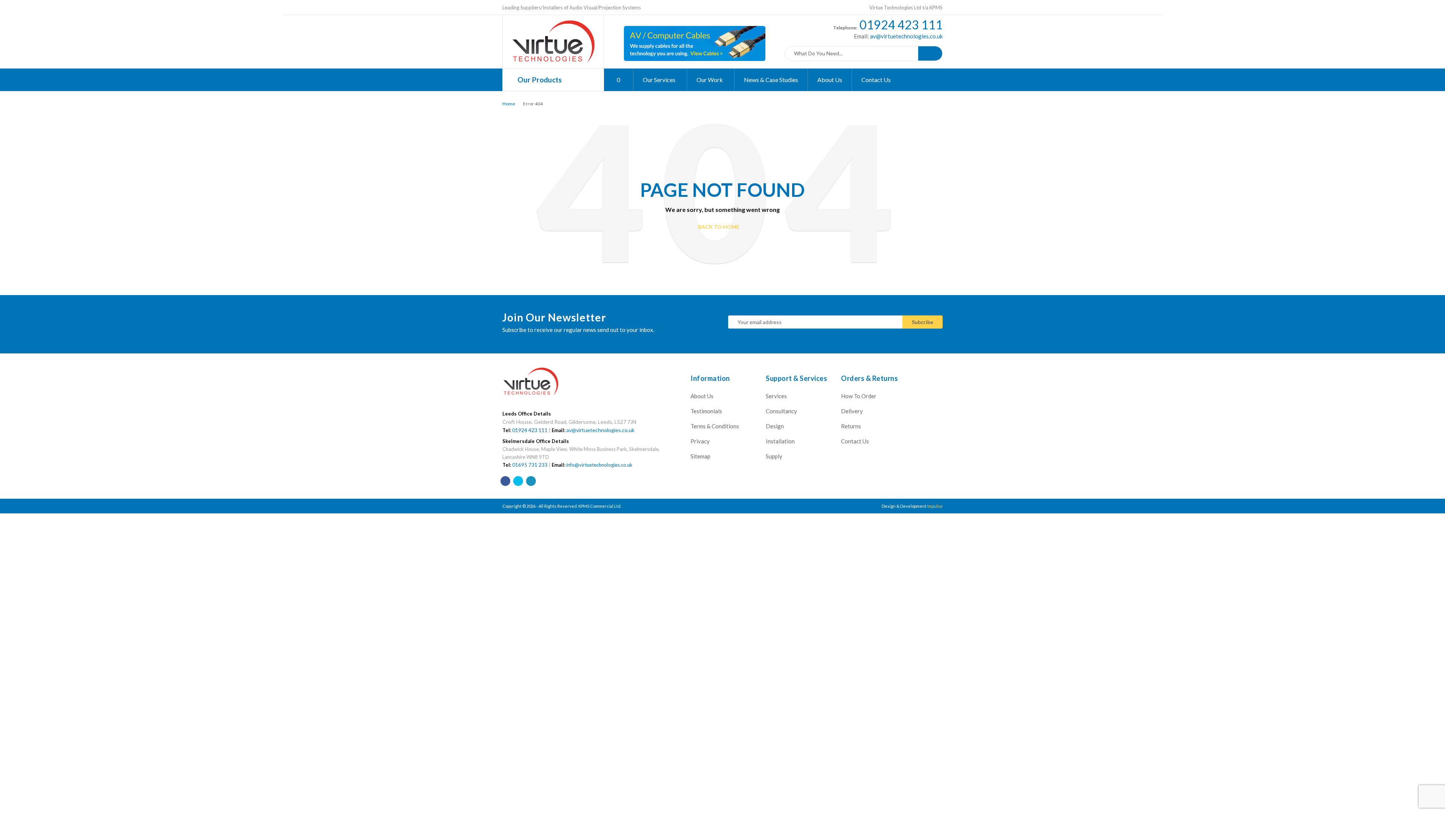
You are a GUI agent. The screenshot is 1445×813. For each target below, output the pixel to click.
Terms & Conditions (715, 426)
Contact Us (855, 441)
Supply (774, 456)
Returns (851, 426)
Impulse (935, 506)
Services (776, 396)
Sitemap (700, 456)
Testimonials (706, 411)
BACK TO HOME (718, 227)
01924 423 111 (901, 24)
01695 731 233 (530, 465)
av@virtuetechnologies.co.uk (906, 36)
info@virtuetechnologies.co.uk (599, 465)
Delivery (852, 411)
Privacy (700, 441)
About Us (702, 396)
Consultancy (781, 411)
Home (508, 104)
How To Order (858, 396)
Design (775, 426)
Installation (780, 441)
